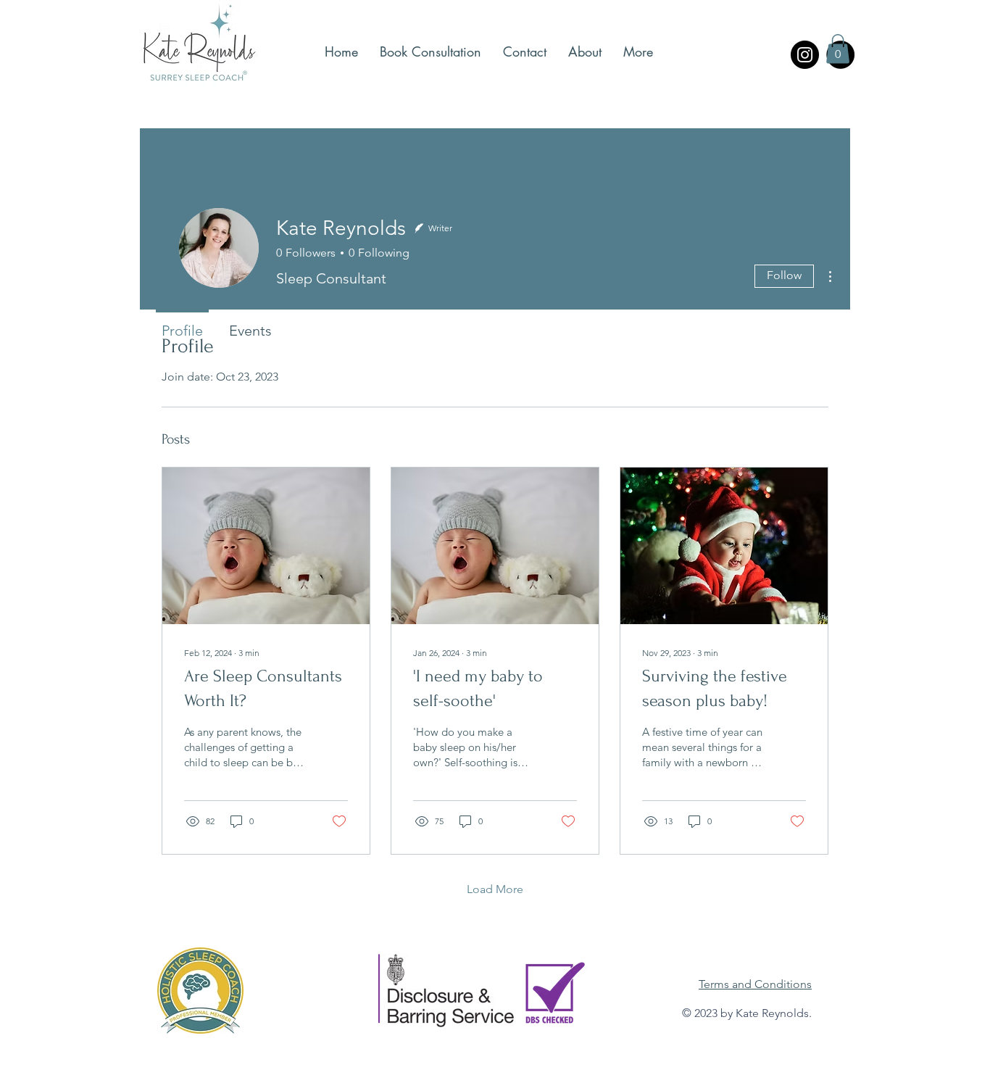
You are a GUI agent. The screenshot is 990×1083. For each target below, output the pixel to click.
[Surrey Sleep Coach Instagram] (805, 55)
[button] (837, 49)
